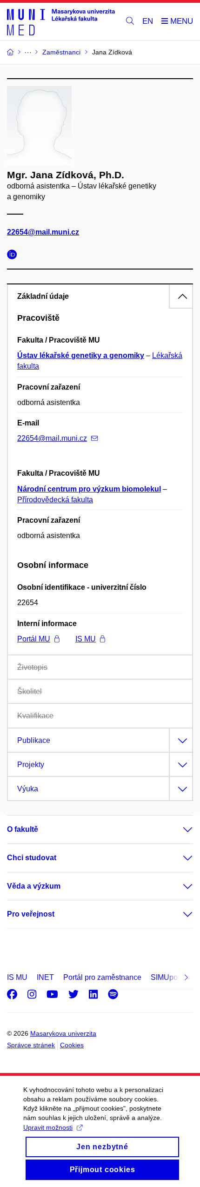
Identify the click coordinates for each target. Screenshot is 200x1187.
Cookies (72, 1045)
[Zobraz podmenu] (179, 829)
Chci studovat (31, 858)
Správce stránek (31, 1045)
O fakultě (22, 829)
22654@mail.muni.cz (43, 232)
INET (45, 977)
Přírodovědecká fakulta (55, 500)
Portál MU (33, 639)
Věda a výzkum (33, 886)
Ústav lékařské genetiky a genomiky (80, 355)
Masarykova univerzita (63, 1033)
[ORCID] (14, 256)
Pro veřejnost (30, 914)
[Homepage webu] (61, 21)
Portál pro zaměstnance (102, 977)
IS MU (85, 639)
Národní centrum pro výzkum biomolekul (89, 489)
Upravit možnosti (48, 1127)
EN (147, 21)
